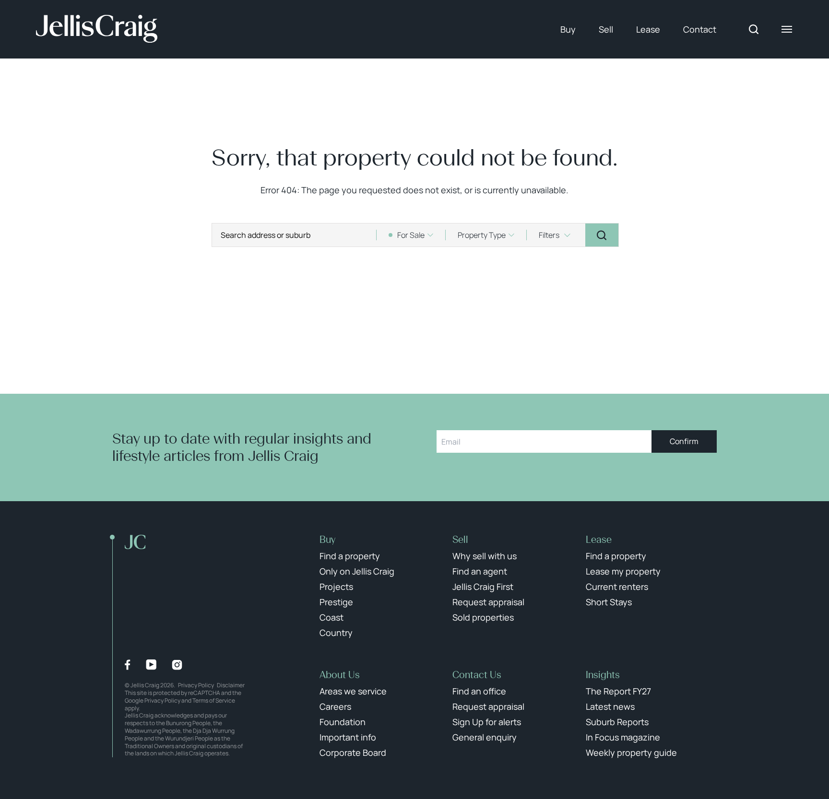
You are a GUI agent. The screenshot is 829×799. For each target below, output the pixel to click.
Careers (335, 706)
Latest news (610, 706)
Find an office (479, 691)
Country (336, 632)
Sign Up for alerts (486, 722)
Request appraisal (488, 602)
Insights (603, 675)
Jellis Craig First (482, 586)
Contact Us (476, 675)
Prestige (336, 602)
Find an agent (479, 571)
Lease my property (623, 571)
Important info (348, 737)
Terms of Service (213, 700)
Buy (568, 29)
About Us (340, 675)
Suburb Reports (617, 722)
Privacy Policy (196, 685)
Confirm (684, 441)
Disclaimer (231, 685)
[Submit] (601, 235)
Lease (648, 29)
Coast (331, 617)
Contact (699, 29)
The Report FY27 (618, 691)
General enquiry (484, 737)
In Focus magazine (623, 737)
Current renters (617, 586)
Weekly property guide (631, 752)
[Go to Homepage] (96, 29)
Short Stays (609, 602)
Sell (606, 29)
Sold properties (483, 617)
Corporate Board (353, 752)
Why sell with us (484, 556)
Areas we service (353, 691)
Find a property (350, 556)
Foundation (343, 722)
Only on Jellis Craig (357, 571)
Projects (336, 586)
